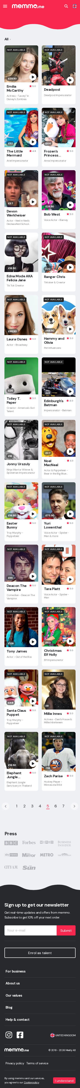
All (6, 39)
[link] (74, 6)
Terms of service (37, 1063)
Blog (9, 1007)
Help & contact (17, 1019)
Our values (14, 995)
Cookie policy (31, 1082)
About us (13, 983)
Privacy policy (15, 1063)
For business (15, 971)
